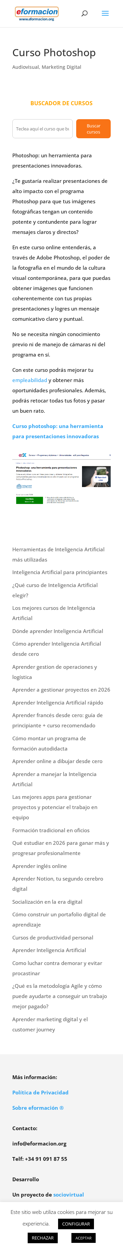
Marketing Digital (61, 67)
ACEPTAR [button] (84, 1237)
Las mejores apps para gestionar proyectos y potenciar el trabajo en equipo (54, 807)
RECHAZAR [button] (43, 1238)
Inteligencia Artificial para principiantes (59, 572)
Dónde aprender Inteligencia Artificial (57, 631)
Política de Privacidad (40, 1092)
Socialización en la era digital (47, 901)
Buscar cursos (93, 129)
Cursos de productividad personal (52, 937)
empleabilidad (29, 380)
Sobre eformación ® (38, 1107)
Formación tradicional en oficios (51, 830)
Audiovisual (25, 67)
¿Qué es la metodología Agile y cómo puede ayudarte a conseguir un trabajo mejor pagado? (59, 996)
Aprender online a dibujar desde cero (57, 761)
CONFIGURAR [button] (76, 1224)
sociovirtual (68, 1194)
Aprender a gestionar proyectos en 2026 (61, 689)
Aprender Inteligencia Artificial (49, 950)
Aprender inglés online (39, 866)
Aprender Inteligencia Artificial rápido (57, 702)
